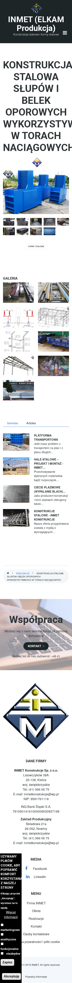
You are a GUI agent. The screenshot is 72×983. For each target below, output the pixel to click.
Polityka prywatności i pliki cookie (36, 941)
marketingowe (10, 930)
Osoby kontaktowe (36, 934)
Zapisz (7, 962)
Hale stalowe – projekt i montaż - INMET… (48, 463)
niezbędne (13, 953)
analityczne (8, 939)
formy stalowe (36, 246)
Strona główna (8, 573)
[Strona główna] (36, 8)
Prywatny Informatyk (36, 976)
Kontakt (36, 926)
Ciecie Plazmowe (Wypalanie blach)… (50, 489)
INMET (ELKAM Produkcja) (36, 24)
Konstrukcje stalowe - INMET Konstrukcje (46, 515)
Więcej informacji (11, 914)
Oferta (36, 910)
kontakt (34, 646)
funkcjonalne (10, 949)
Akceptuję (11, 976)
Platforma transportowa (46, 437)
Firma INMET (36, 903)
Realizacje (22, 573)
